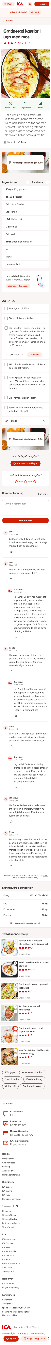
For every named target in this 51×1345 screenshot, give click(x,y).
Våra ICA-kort (8, 1227)
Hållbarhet (7, 1278)
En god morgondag (10, 1287)
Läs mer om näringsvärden (23, 923)
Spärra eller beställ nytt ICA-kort (16, 1308)
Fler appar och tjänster (12, 1199)
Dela (23, 142)
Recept (9, 20)
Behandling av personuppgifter (15, 1312)
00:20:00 (15, 354)
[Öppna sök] (30, 4)
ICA (4, 1234)
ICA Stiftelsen (8, 1283)
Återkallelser (7, 1304)
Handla (6, 1153)
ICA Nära (6, 1247)
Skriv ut (11, 142)
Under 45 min (10, 108)
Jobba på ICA (8, 1271)
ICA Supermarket (9, 1251)
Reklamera (7, 1300)
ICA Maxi (6, 1259)
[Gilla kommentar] (11, 551)
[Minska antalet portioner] (27, 182)
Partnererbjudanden (11, 1223)
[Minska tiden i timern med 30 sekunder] (7, 354)
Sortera (42, 494)
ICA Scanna (7, 1191)
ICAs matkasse (8, 1163)
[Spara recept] (15, 941)
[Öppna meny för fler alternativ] (15, 946)
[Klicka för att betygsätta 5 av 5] (34, 482)
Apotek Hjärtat (8, 1171)
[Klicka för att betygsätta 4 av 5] (30, 482)
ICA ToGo (6, 1195)
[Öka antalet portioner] (47, 182)
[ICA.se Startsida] (20, 4)
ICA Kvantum (8, 1255)
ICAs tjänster (8, 1182)
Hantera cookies (9, 1315)
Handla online (8, 1159)
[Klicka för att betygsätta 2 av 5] (21, 482)
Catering (6, 1167)
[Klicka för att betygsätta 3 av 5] (25, 482)
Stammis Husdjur (9, 1219)
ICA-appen (7, 1187)
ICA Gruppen (7, 1243)
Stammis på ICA (10, 1206)
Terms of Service (27, 878)
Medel (40, 108)
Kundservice (8, 1294)
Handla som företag (11, 1175)
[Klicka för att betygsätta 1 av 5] (16, 482)
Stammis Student (9, 1215)
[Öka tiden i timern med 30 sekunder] (22, 354)
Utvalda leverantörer (11, 1263)
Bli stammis (7, 1211)
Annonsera (7, 1267)
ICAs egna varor (9, 1239)
